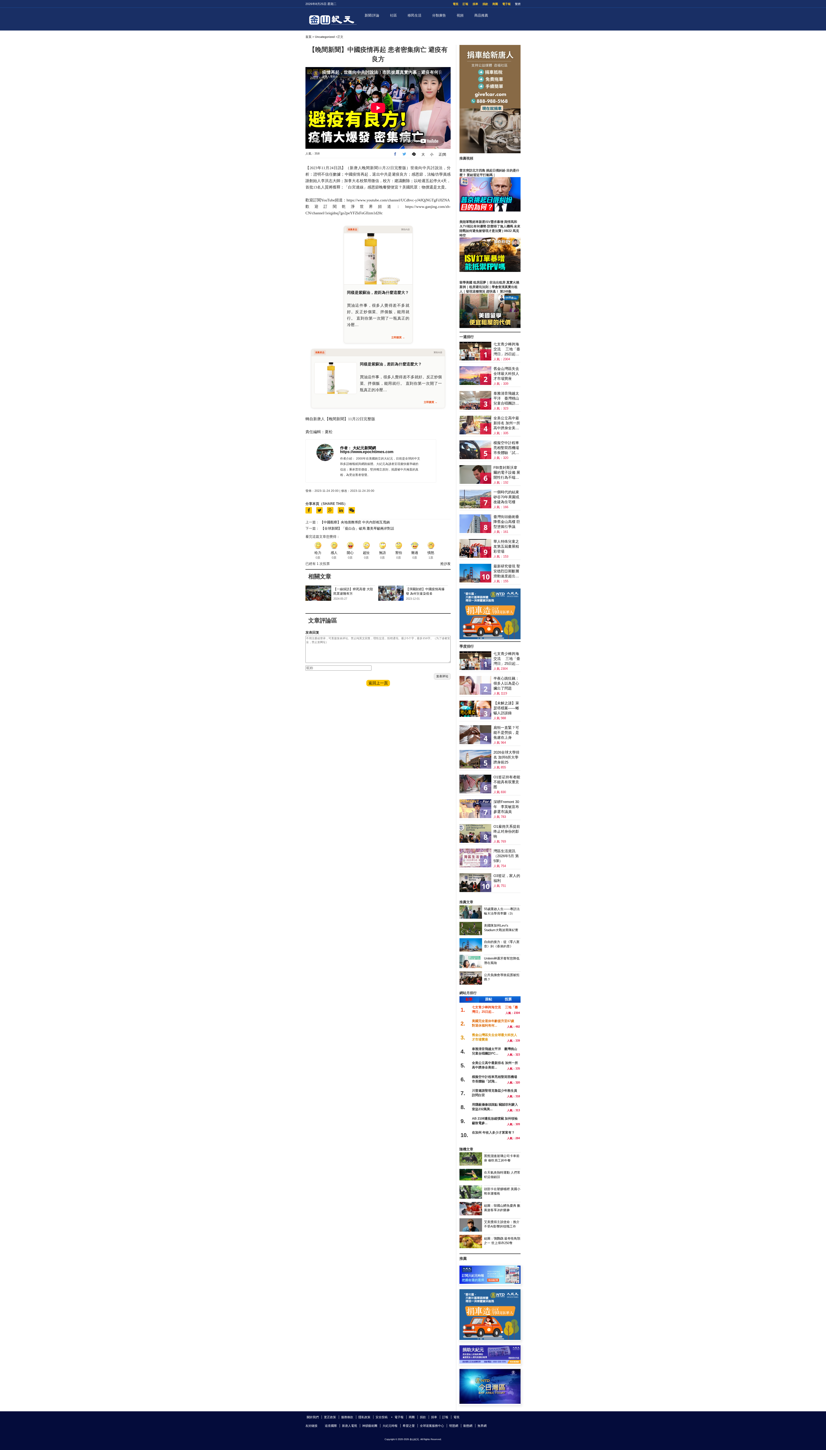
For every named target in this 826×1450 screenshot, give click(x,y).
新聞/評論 (372, 15)
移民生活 (414, 15)
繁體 (518, 4)
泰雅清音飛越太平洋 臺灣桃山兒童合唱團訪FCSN (506, 398)
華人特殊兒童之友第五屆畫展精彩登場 (506, 546)
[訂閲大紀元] (490, 1282)
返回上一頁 (378, 683)
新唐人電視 (349, 1425)
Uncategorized (325, 36)
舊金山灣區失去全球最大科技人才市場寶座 (506, 374)
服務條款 (347, 1417)
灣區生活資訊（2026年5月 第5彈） (506, 856)
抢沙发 (445, 564)
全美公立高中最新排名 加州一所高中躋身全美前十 (506, 423)
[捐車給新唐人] (490, 152)
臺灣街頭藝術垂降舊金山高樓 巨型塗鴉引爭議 (506, 522)
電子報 (506, 4)
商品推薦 (481, 15)
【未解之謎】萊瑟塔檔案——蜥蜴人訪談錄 (506, 708)
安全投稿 (382, 1417)
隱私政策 (364, 1417)
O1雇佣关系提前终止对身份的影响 (506, 831)
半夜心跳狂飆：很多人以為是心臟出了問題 (506, 683)
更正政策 (330, 1417)
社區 (393, 15)
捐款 (485, 4)
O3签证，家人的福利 (506, 878)
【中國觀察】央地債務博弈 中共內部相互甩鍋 (355, 522)
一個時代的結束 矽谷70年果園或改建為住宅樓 (506, 497)
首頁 (308, 36)
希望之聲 (409, 1425)
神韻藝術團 (369, 1425)
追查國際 (331, 1425)
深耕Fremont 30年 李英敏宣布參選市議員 (506, 807)
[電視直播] (490, 1402)
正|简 (442, 154)
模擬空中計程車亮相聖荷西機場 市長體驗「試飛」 (506, 448)
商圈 (495, 4)
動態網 (467, 1425)
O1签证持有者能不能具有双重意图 (506, 782)
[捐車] (490, 638)
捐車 (475, 4)
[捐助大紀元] (490, 1362)
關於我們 (313, 1417)
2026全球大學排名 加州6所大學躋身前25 (506, 757)
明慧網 (453, 1425)
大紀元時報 (390, 1425)
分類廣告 (439, 15)
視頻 (460, 15)
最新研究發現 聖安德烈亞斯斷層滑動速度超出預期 (506, 571)
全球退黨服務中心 (432, 1425)
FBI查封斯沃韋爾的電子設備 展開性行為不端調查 (506, 473)
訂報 (465, 4)
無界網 (482, 1425)
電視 (455, 4)
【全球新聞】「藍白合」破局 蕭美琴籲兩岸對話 (357, 528)
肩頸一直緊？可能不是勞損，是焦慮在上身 (506, 733)
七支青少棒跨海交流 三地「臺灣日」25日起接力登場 (506, 349)
